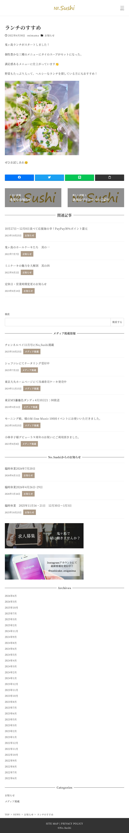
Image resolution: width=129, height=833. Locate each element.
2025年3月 (11, 619)
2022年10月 (11, 754)
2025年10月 (11, 607)
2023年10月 (11, 695)
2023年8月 (11, 701)
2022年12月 (11, 742)
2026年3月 (11, 601)
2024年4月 (11, 660)
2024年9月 (11, 636)
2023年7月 (11, 707)
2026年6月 (11, 595)
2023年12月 (11, 684)
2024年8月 (11, 642)
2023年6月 (11, 713)
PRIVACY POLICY (72, 823)
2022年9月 (11, 760)
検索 (7, 314)
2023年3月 (11, 725)
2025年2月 (11, 625)
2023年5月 (11, 719)
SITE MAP (52, 823)
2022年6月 (11, 778)
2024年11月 (11, 631)
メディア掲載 (12, 801)
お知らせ (50, 35)
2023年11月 (11, 690)
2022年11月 (11, 748)
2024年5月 (11, 654)
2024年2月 (11, 672)
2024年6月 (11, 648)
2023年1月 (11, 737)
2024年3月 (11, 666)
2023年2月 (11, 731)
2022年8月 (11, 766)
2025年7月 (11, 613)
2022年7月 (11, 772)
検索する (117, 322)
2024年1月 (11, 678)
